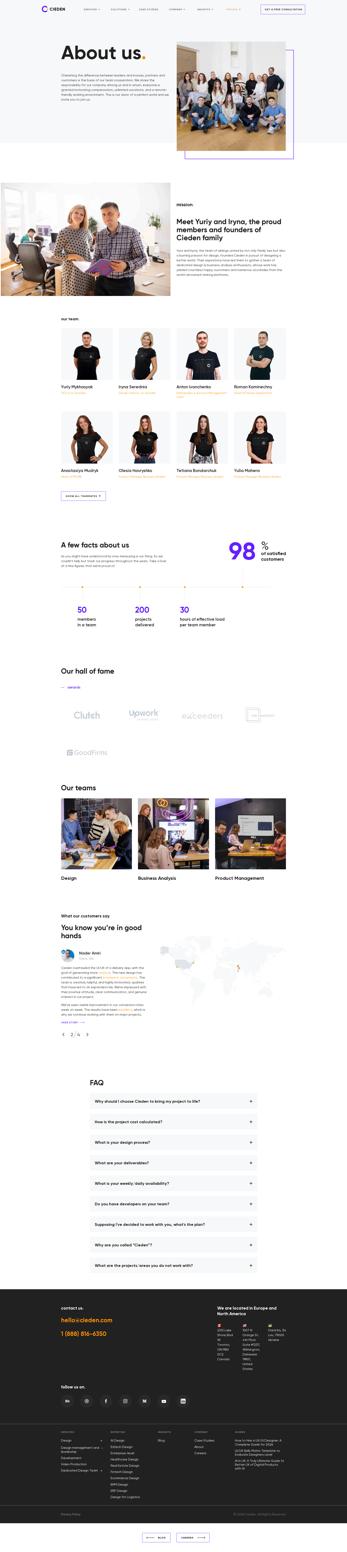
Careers (200, 1453)
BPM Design (119, 1484)
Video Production (74, 1464)
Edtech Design (122, 1447)
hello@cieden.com (86, 1320)
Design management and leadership (80, 1449)
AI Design (118, 1440)
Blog (161, 1440)
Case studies (148, 9)
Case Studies (204, 1440)
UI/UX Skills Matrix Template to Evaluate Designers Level (257, 1452)
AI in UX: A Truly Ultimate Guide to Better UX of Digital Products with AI (259, 1464)
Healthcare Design (125, 1459)
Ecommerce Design (125, 1478)
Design (66, 1440)
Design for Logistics (125, 1497)
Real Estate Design (125, 1465)
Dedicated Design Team (79, 1470)
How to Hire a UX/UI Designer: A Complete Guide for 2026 (258, 1442)
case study (69, 1022)
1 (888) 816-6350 (83, 1334)
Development (71, 1458)
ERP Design (119, 1491)
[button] (63, 1034)
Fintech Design (122, 1472)
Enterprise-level (122, 1453)
